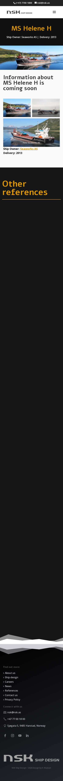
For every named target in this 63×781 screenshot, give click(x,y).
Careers (9, 681)
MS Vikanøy (15, 531)
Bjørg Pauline (17, 601)
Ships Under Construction (20, 250)
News (8, 686)
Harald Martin (18, 461)
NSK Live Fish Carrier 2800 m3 (29, 389)
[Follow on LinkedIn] (27, 736)
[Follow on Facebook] (5, 736)
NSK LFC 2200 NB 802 (24, 317)
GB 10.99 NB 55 (18, 246)
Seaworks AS (29, 149)
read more (13, 264)
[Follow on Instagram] (12, 736)
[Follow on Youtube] (20, 736)
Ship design (11, 677)
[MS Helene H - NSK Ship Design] (31, 68)
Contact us (11, 695)
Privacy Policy (12, 699)
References (11, 690)
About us (10, 673)
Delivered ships (13, 464)
